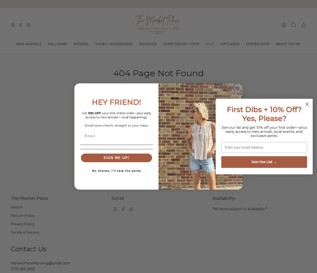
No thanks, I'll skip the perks (116, 170)
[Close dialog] (237, 88)
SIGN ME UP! (117, 158)
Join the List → (264, 162)
